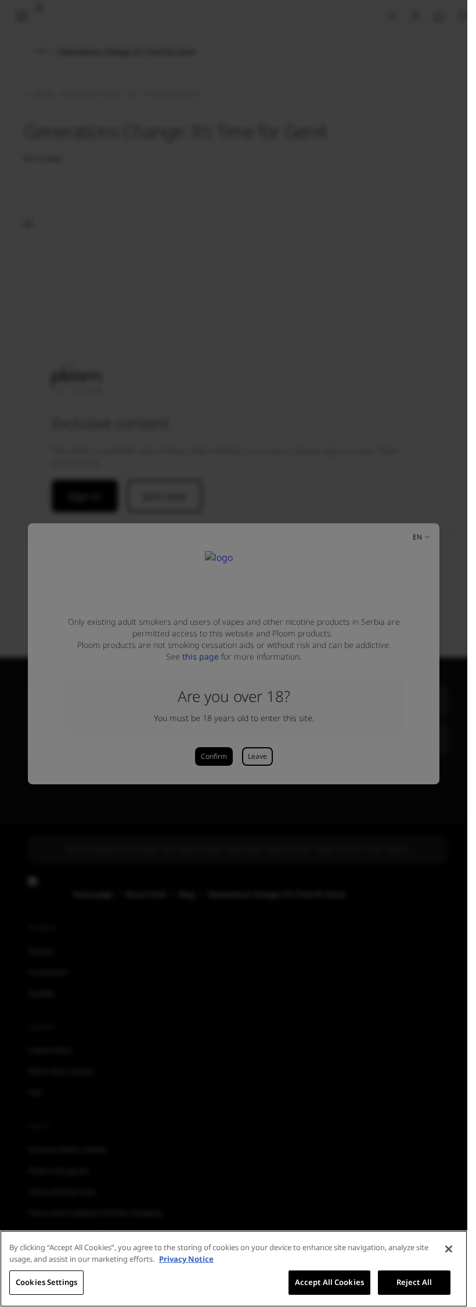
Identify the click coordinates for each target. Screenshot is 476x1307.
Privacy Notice (186, 1259)
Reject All (414, 1282)
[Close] (448, 1249)
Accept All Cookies (329, 1282)
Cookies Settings (46, 1282)
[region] (233, 1268)
